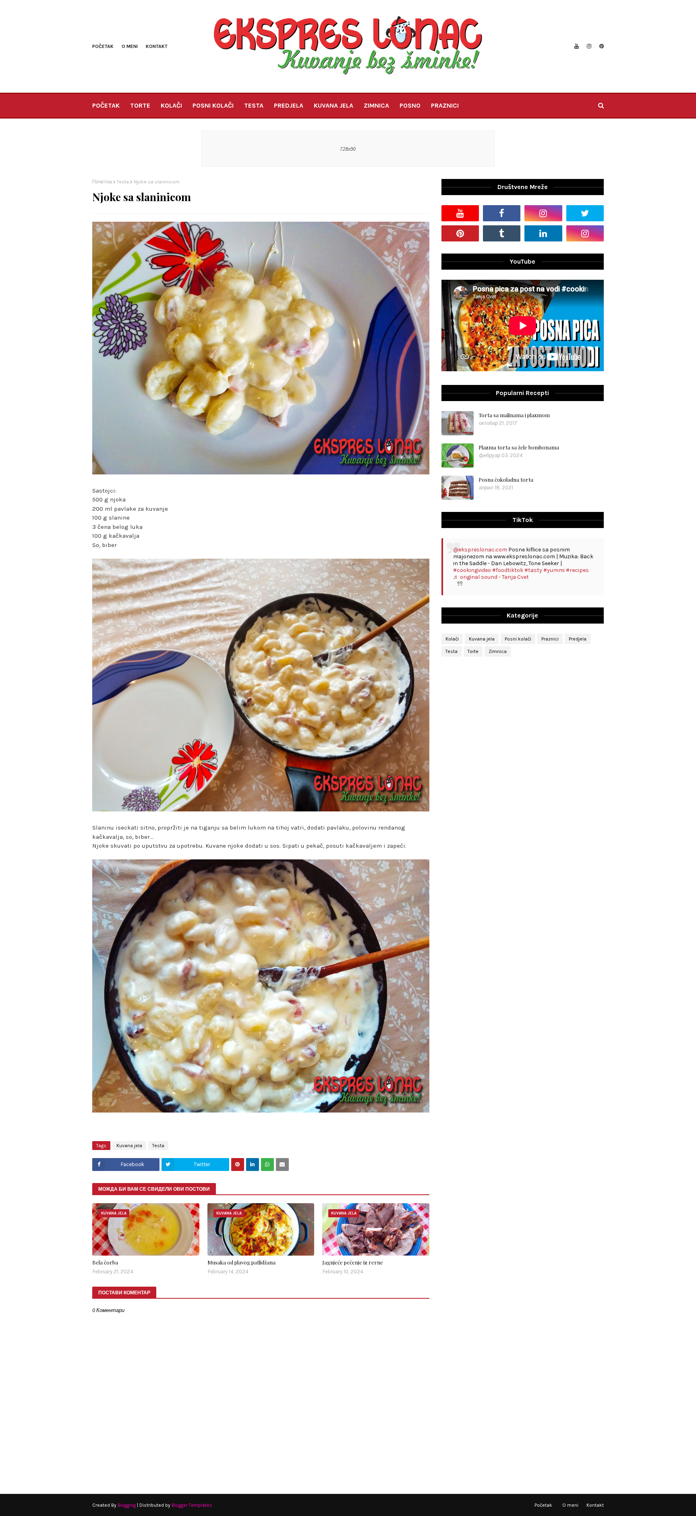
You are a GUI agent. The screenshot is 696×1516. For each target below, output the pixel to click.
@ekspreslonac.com (480, 549)
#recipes (577, 570)
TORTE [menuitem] (140, 105)
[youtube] (576, 46)
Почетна (102, 182)
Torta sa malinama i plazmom (514, 415)
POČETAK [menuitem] (106, 105)
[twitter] (585, 213)
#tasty (533, 570)
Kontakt (157, 46)
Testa (123, 182)
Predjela (577, 639)
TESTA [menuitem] (253, 105)
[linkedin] (543, 233)
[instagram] (589, 46)
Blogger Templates (192, 1505)
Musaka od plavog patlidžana (241, 1262)
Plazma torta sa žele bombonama (518, 447)
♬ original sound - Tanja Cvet (491, 577)
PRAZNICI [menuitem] (445, 105)
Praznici (550, 639)
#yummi (554, 570)
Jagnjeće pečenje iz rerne (352, 1262)
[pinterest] (600, 46)
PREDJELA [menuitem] (288, 105)
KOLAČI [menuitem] (171, 105)
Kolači (452, 639)
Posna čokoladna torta (505, 479)
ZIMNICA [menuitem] (376, 105)
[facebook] (501, 213)
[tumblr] (501, 233)
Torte (473, 651)
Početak (103, 46)
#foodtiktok (507, 570)
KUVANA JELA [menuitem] (333, 105)
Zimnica (498, 651)
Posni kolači (518, 639)
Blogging (127, 1505)
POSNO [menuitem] (410, 105)
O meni (130, 46)
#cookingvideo (472, 570)
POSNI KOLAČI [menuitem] (213, 105)
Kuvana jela (129, 1145)
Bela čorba (105, 1262)
